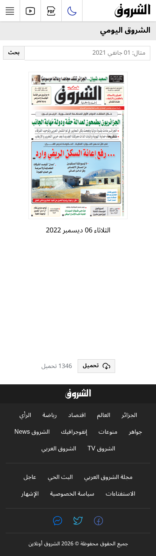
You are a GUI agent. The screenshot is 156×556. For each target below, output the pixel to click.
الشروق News (32, 432)
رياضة (49, 415)
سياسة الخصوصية (72, 494)
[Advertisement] (78, 300)
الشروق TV (101, 448)
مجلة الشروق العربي (108, 477)
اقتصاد (77, 415)
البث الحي (60, 477)
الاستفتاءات (120, 494)
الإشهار (30, 494)
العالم (103, 415)
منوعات (107, 432)
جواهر (135, 432)
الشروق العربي (58, 448)
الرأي (25, 415)
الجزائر (129, 415)
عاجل (29, 477)
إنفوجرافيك (74, 432)
